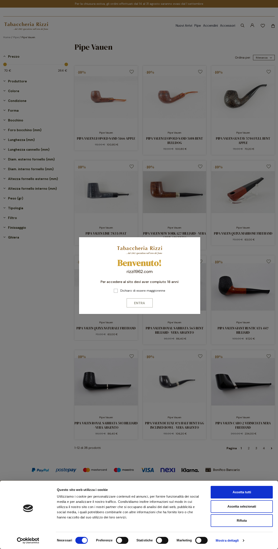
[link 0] (28, 540)
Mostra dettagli (227, 540)
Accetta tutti (242, 492)
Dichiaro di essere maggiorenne (142, 290)
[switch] (122, 540)
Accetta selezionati (241, 506)
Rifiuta (242, 520)
